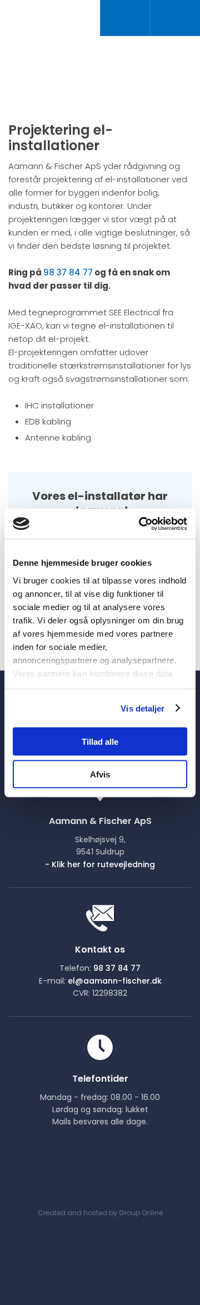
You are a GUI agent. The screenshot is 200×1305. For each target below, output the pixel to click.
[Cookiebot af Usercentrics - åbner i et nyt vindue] (141, 523)
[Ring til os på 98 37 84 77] (125, 18)
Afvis (100, 774)
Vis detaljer (142, 708)
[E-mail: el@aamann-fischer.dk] (175, 18)
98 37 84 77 (68, 272)
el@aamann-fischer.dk (115, 980)
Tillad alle (100, 741)
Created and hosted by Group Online (100, 1212)
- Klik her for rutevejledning (100, 864)
